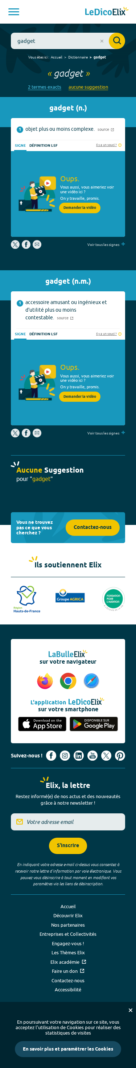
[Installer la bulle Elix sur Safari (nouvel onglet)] (91, 681)
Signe (20, 145)
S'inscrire (68, 845)
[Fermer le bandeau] (130, 1010)
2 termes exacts (44, 87)
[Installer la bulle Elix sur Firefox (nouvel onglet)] (46, 681)
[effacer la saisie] (102, 41)
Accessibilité (68, 989)
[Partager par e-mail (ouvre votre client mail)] (37, 247)
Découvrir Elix (68, 915)
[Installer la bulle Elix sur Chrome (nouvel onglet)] (69, 681)
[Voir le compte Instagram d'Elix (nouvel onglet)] (65, 756)
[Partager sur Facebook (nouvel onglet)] (26, 247)
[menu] (14, 12)
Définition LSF (43, 145)
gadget (100, 57)
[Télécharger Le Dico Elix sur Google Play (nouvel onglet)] (94, 724)
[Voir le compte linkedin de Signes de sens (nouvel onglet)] (79, 756)
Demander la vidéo (79, 207)
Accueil (56, 57)
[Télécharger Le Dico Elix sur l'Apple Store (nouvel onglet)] (42, 724)
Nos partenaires (68, 925)
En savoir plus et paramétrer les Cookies (68, 1049)
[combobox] (68, 41)
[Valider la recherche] (117, 41)
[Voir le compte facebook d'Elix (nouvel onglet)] (51, 756)
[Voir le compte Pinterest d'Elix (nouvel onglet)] (120, 756)
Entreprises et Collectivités (68, 934)
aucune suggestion (88, 87)
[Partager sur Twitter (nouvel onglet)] (16, 247)
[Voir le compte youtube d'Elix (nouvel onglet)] (92, 756)
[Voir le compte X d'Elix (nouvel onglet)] (106, 756)
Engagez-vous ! (68, 943)
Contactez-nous (93, 527)
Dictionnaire (78, 57)
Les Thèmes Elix (68, 952)
